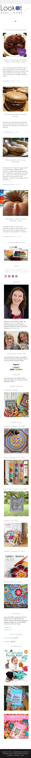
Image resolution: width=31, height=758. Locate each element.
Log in (22, 755)
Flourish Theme (18, 753)
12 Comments (7, 132)
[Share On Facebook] (2, 191)
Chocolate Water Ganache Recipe (15, 115)
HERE (12, 381)
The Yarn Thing (8, 638)
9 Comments (6, 81)
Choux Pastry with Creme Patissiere (15, 161)
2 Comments (6, 236)
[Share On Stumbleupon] (2, 201)
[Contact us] (2, 204)
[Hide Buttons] (1, 207)
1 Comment (6, 184)
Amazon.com (7, 627)
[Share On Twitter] (2, 194)
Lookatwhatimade (17, 752)
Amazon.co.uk (8, 629)
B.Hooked (6, 641)
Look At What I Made (15, 11)
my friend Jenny (15, 328)
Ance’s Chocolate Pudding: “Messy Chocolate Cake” (15, 61)
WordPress (17, 755)
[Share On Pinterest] (2, 198)
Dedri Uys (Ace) (13, 323)
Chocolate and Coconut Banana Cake (15, 220)
